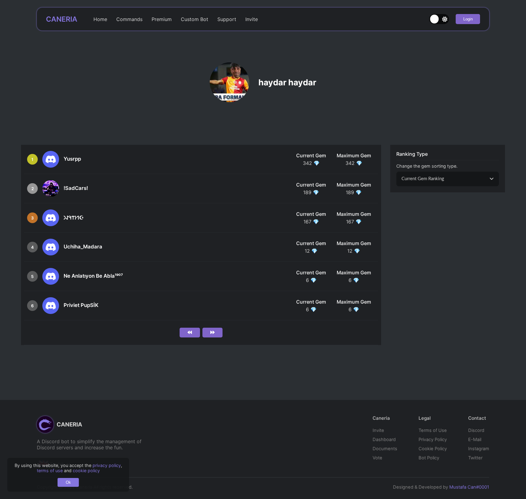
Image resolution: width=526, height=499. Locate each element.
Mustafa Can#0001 (469, 487)
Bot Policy (429, 458)
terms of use (50, 470)
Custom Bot (194, 19)
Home (100, 19)
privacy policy (107, 465)
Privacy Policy (433, 439)
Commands (129, 19)
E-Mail (474, 439)
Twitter (475, 458)
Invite (251, 19)
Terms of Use (433, 430)
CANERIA (61, 19)
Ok (68, 482)
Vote (377, 458)
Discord (476, 430)
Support (226, 19)
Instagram (478, 448)
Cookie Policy (433, 448)
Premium (162, 19)
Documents (385, 448)
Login (468, 19)
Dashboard (384, 439)
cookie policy (86, 470)
